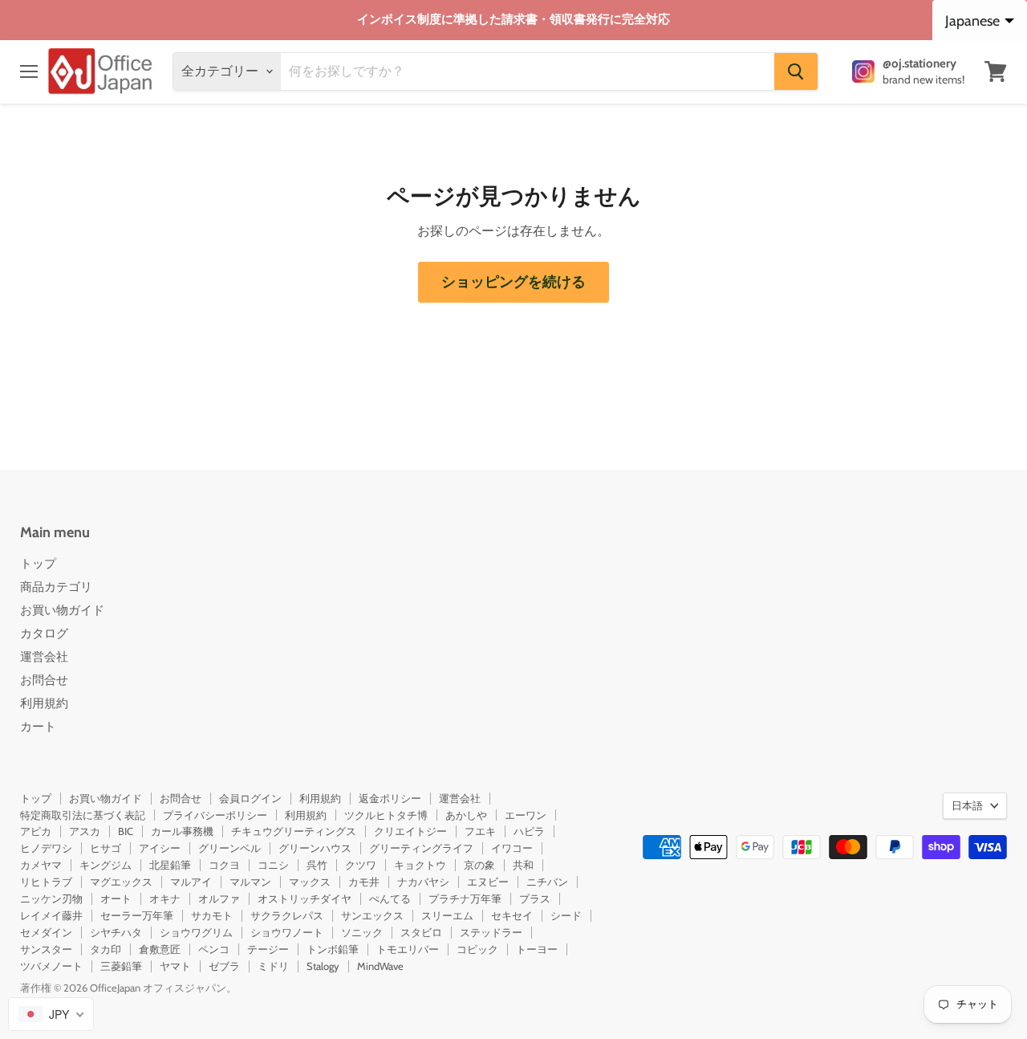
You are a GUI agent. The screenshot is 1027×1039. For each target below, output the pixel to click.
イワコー (512, 847)
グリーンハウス (314, 847)
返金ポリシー (390, 798)
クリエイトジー (410, 831)
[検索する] (796, 71)
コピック (477, 949)
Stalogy (322, 966)
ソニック (362, 932)
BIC (125, 831)
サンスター (46, 949)
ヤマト (175, 966)
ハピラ (529, 831)
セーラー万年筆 (136, 915)
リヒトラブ (46, 881)
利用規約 (44, 703)
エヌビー (488, 881)
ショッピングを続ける (513, 282)
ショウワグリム (196, 932)
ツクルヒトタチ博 (386, 815)
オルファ (219, 898)
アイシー (160, 847)
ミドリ (273, 966)
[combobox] (51, 1014)
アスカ (84, 831)
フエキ (480, 831)
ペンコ (213, 949)
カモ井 (364, 881)
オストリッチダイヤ (304, 898)
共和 (523, 864)
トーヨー (537, 949)
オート (116, 898)
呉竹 (316, 864)
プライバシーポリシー (215, 815)
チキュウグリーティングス (293, 831)
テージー (268, 949)
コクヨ (224, 864)
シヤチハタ (116, 932)
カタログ (44, 633)
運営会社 (44, 657)
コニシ (273, 864)
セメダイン (46, 932)
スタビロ (421, 932)
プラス (534, 898)
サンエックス (372, 915)
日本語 (967, 805)
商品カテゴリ (56, 587)
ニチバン (547, 881)
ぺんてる (390, 898)
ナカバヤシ (423, 881)
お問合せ (44, 680)
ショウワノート (286, 932)
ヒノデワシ (46, 847)
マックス (310, 881)
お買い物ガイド (62, 610)
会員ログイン (250, 798)
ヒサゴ (105, 847)
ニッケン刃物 (51, 898)
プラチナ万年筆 (464, 898)
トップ (38, 563)
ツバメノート (51, 966)
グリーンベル (229, 847)
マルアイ (191, 881)
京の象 (479, 864)
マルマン (250, 881)
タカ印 (105, 949)
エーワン (525, 815)
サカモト (212, 915)
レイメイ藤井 (51, 915)
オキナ (165, 898)
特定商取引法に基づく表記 (82, 815)
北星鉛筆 (170, 864)
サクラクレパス (286, 915)
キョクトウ (420, 864)
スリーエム (447, 915)
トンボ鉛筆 (332, 949)
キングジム (105, 864)
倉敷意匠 (160, 949)
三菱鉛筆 (121, 966)
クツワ (360, 864)
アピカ (35, 831)
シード (566, 915)
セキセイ (512, 915)
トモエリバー (407, 949)
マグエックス (121, 881)
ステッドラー (491, 932)
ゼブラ (224, 966)
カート (38, 726)
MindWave (380, 966)
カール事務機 (182, 831)
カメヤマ (41, 864)
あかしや (466, 815)
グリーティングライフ (421, 847)
